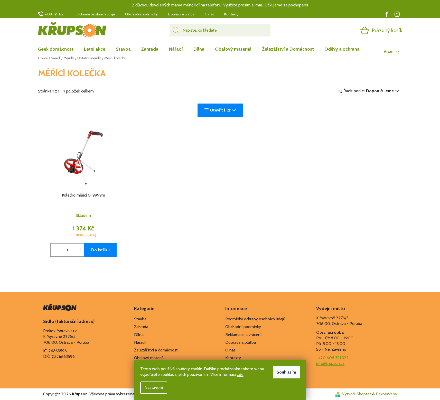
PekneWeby (386, 394)
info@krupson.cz (330, 363)
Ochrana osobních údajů (96, 14)
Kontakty (231, 14)
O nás (209, 14)
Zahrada (141, 326)
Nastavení (154, 387)
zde (240, 374)
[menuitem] (58, 49)
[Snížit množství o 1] (54, 250)
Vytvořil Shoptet (356, 394)
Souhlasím (286, 372)
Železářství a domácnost (156, 350)
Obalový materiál (149, 357)
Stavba (140, 319)
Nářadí (140, 342)
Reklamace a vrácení (243, 334)
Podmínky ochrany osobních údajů (255, 319)
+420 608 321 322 (332, 357)
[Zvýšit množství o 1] (80, 250)
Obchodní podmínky (141, 14)
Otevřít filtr (220, 110)
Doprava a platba (181, 14)
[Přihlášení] (345, 30)
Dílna (139, 334)
